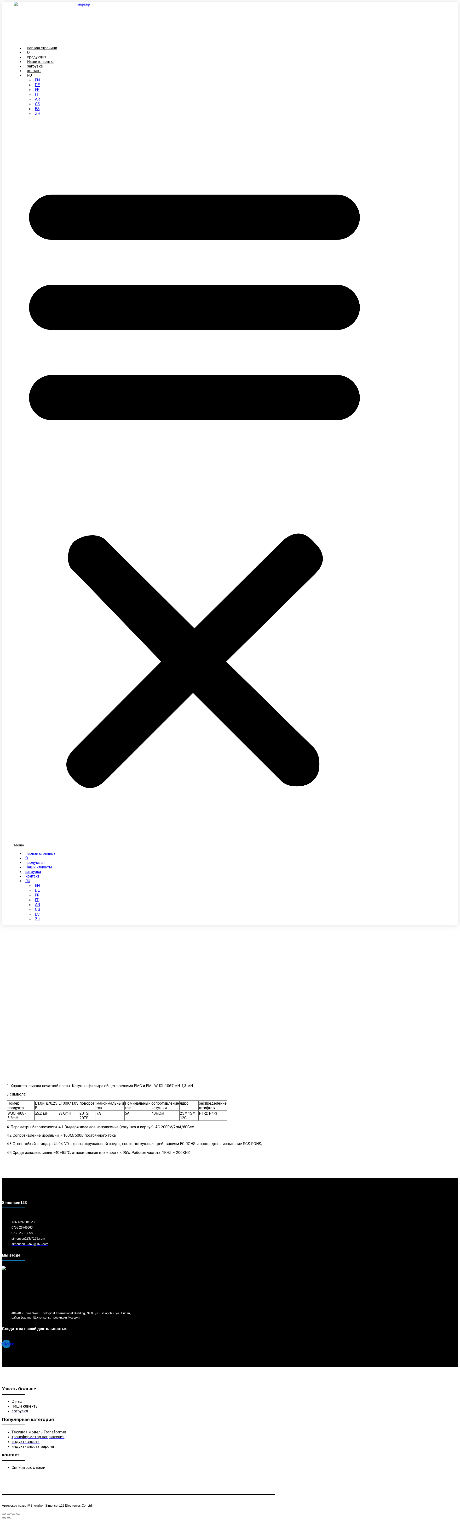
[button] (194, 483)
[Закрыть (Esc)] (18, 1514)
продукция (35, 862)
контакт (32, 876)
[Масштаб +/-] (4, 1514)
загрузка (33, 871)
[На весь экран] (9, 1514)
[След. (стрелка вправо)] (9, 1518)
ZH (37, 113)
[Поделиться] (13, 1514)
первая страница (40, 853)
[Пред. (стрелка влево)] (4, 1518)
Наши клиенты (38, 867)
